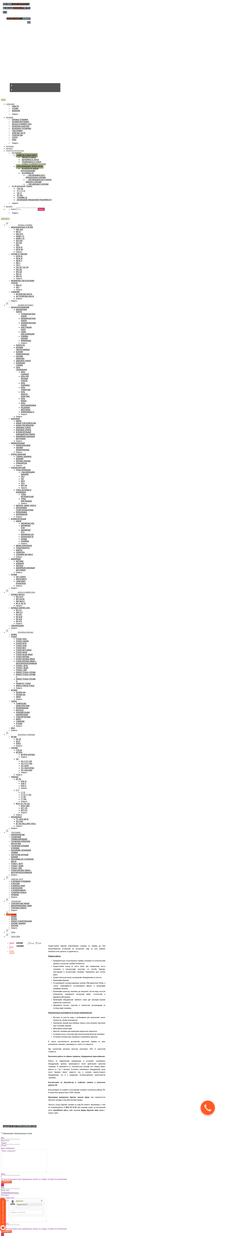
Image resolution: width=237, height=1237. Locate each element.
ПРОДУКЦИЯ (5, 219)
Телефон (9, 1193)
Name (3, 1174)
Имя (2, 1138)
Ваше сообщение (8, 1148)
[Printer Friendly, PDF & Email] (34, 944)
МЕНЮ (3, 100)
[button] (35, 85)
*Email (4, 1143)
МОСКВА (17, 8)
